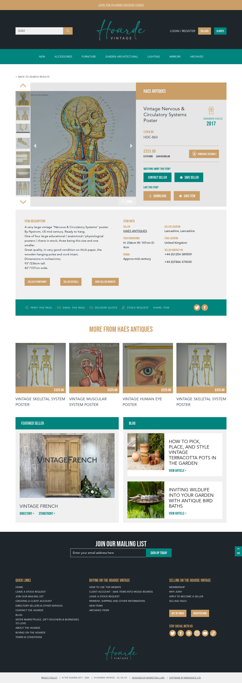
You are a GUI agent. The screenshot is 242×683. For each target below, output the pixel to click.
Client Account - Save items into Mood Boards (121, 591)
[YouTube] (205, 633)
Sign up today (158, 553)
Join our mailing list (29, 596)
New (42, 56)
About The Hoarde (28, 627)
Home (19, 587)
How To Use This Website (105, 587)
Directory (26, 513)
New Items (96, 605)
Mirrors (175, 56)
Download (160, 196)
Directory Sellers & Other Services (39, 605)
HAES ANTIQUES (135, 231)
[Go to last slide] (19, 375)
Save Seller (192, 177)
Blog (19, 615)
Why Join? (175, 591)
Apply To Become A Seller (186, 596)
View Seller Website (105, 281)
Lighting (153, 56)
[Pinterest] (188, 633)
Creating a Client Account (34, 601)
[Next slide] (23, 201)
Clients (220, 31)
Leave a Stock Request (31, 591)
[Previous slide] (23, 86)
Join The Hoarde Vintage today (121, 5)
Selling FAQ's (178, 601)
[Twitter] (197, 307)
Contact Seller (157, 177)
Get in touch (178, 613)
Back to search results (34, 76)
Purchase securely (206, 154)
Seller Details (71, 281)
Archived (196, 56)
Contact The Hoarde (29, 610)
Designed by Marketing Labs (148, 677)
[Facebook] (204, 307)
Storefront (46, 513)
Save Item (189, 196)
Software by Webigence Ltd (185, 677)
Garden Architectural (121, 56)
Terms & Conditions (29, 637)
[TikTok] (213, 633)
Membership (177, 587)
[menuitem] (23, 98)
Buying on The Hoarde (31, 632)
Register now (200, 613)
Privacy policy (49, 677)
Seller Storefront (37, 281)
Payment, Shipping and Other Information (117, 601)
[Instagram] (197, 633)
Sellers (205, 31)
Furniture (89, 56)
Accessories (63, 56)
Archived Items (99, 610)
